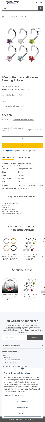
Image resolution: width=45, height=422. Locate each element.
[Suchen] (40, 8)
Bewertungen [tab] (24, 157)
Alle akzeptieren (22, 401)
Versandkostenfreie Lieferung (24, 120)
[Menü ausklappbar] (3, 1)
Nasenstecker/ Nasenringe (19, 89)
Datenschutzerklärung (13, 328)
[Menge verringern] (4, 139)
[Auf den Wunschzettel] (38, 29)
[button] (33, 2)
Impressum (7, 395)
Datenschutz (18, 395)
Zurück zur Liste (8, 17)
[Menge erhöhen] (40, 139)
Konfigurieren (22, 407)
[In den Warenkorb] (3, 24)
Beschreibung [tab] (8, 157)
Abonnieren (35, 337)
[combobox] (22, 106)
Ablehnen (22, 414)
